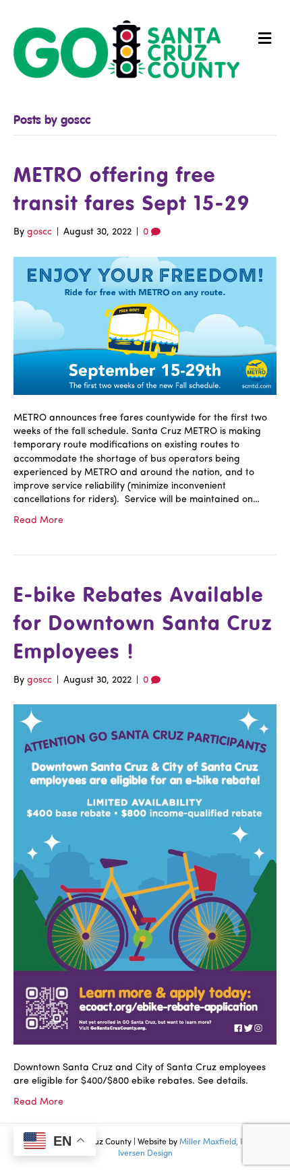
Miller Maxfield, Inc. (216, 1142)
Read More (38, 521)
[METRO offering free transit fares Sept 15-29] (145, 325)
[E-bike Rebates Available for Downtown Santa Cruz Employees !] (145, 874)
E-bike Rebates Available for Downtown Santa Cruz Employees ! (142, 624)
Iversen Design (145, 1154)
